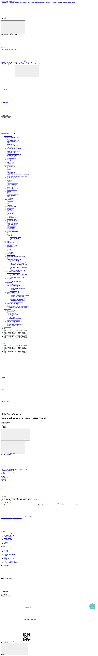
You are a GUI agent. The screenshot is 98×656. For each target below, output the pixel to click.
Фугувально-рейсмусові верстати (18, 264)
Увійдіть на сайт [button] (5, 454)
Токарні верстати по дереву (17, 263)
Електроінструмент (9, 165)
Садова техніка (8, 199)
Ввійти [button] (2, 469)
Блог (35, 2)
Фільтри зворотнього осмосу (17, 288)
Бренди (6, 328)
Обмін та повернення (24, 2)
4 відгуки (3, 425)
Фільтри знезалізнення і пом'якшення (19, 295)
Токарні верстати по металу (17, 277)
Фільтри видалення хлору (16, 299)
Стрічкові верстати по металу (17, 275)
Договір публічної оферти (68, 2)
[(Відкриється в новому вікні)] (58, 504)
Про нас (7, 2)
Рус (5, 17)
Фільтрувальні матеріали (16, 302)
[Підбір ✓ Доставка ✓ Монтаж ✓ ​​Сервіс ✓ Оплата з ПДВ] (8, 495)
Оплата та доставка (14, 2)
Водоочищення (8, 282)
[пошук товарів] (27, 71)
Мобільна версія (28, 516)
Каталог (3, 2)
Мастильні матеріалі (15, 238)
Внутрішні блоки (14, 317)
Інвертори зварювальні (16, 281)
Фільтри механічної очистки (17, 300)
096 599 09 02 (4, 89)
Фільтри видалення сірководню (18, 298)
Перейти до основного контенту (9, 1)
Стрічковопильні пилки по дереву (19, 262)
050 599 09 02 (4, 102)
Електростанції (8, 136)
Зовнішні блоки (14, 316)
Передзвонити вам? (5, 117)
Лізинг (32, 2)
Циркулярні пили (14, 268)
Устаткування (7, 241)
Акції (49, 2)
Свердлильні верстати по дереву (18, 267)
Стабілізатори (7, 327)
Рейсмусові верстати (15, 266)
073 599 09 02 (4, 115)
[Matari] (3, 343)
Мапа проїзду (4, 642)
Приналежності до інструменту (18, 239)
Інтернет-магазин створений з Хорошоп (11, 518)
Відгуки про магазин (56, 2)
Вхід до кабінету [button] (8, 548)
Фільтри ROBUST (14, 289)
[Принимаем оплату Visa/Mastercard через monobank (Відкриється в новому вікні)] (76, 504)
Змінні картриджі (14, 291)
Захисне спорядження (15, 237)
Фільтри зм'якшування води (17, 296)
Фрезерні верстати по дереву (17, 270)
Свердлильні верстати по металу (18, 274)
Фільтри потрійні (14, 286)
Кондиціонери (7, 309)
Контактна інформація (42, 2)
